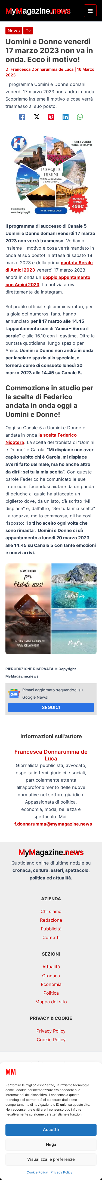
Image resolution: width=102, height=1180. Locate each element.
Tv (28, 30)
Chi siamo (51, 911)
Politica (51, 993)
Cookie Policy (37, 1172)
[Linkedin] (65, 117)
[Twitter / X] (37, 117)
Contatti (51, 937)
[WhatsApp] (80, 117)
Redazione (51, 920)
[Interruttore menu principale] (90, 10)
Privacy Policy (62, 1172)
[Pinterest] (51, 117)
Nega (51, 1144)
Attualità (51, 966)
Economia (51, 984)
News (14, 30)
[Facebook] (22, 117)
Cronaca (51, 975)
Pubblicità (51, 928)
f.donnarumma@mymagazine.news (53, 824)
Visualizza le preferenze (51, 1159)
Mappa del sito (51, 1001)
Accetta (51, 1129)
